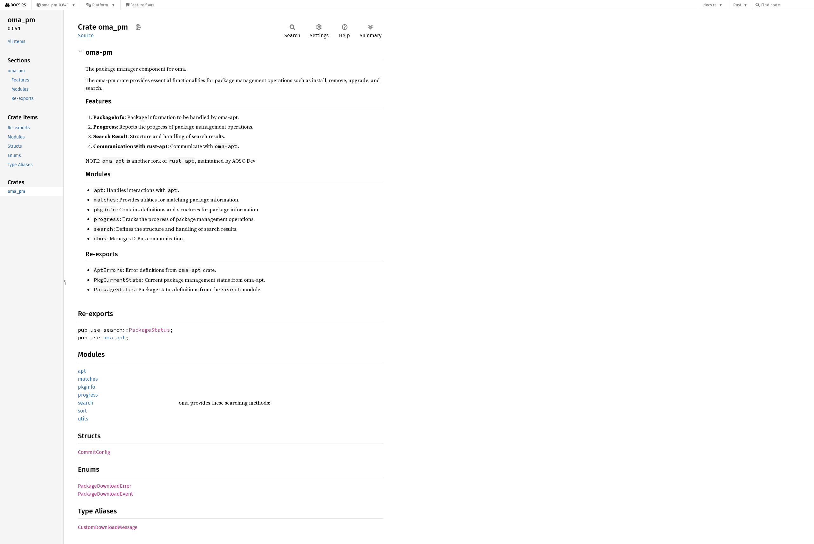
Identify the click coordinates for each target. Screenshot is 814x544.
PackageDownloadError (104, 486)
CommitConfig (94, 452)
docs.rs (709, 5)
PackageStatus (149, 330)
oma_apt (114, 337)
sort (82, 411)
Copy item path (138, 26)
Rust (737, 5)
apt (82, 371)
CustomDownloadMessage (108, 527)
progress (88, 395)
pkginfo (86, 387)
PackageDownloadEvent (105, 494)
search (85, 403)
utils (83, 419)
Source (86, 35)
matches (88, 379)
